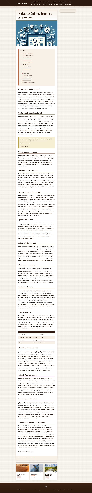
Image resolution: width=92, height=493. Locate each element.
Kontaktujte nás (31, 451)
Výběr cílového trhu (26, 64)
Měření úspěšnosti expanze (27, 75)
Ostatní (54, 1)
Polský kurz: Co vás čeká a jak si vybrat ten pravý (36, 473)
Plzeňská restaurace (22, 3)
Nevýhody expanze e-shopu (27, 59)
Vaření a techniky (58, 4)
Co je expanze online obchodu (28, 53)
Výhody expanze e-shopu (27, 57)
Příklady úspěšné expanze (27, 77)
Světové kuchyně (47, 4)
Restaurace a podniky (36, 4)
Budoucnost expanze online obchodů (29, 82)
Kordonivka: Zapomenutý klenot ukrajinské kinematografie (50, 474)
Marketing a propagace (26, 68)
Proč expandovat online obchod (28, 55)
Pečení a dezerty (62, 1)
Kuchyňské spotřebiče (36, 1)
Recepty (70, 1)
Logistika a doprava (26, 71)
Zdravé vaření (67, 4)
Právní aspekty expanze (27, 66)
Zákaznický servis (26, 73)
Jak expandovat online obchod (28, 62)
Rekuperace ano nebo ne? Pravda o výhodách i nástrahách (22, 474)
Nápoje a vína (47, 1)
